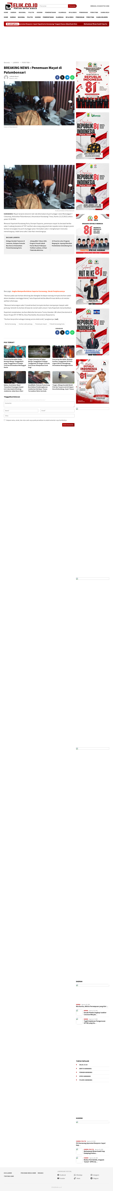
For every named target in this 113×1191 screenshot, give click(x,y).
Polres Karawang (85, 1080)
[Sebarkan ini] (57, 77)
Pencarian (72, 6)
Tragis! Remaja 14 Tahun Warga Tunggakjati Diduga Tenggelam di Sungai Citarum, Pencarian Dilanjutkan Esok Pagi (39, 363)
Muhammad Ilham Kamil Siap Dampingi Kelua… (94, 1152)
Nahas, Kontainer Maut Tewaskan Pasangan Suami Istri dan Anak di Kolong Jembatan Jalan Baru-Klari (13, 388)
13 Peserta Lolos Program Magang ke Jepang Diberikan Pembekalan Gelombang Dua (62, 243)
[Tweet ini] (62, 77)
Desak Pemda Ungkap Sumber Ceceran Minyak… (95, 1014)
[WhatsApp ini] (72, 77)
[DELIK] (21, 6)
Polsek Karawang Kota (57, 324)
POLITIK (83, 1141)
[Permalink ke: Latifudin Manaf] (6, 77)
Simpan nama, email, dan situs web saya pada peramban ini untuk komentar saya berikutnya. (36, 420)
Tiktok (78, 1178)
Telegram (96, 1178)
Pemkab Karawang (85, 1072)
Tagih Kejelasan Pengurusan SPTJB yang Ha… (94, 1022)
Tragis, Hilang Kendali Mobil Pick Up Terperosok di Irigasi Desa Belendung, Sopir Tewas (63, 387)
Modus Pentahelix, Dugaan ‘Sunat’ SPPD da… (94, 1161)
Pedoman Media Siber (28, 1173)
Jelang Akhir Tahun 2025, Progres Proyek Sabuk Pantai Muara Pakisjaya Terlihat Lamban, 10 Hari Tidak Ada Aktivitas (38, 245)
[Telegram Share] (67, 77)
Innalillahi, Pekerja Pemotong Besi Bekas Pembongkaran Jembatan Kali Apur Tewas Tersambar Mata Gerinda (39, 388)
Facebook (63, 1175)
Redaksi (40, 1173)
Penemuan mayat (41, 324)
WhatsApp (79, 1175)
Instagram (96, 1175)
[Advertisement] (56, 43)
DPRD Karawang (85, 1076)
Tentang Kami (9, 1176)
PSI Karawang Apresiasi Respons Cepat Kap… (90, 1144)
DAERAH (78, 1004)
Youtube (62, 1178)
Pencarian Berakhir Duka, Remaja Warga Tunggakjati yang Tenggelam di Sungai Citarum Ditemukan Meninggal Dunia (15, 363)
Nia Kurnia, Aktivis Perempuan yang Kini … (92, 1006)
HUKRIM (78, 1141)
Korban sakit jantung (25, 324)
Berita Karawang (10, 324)
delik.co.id (83, 1065)
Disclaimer (8, 1173)
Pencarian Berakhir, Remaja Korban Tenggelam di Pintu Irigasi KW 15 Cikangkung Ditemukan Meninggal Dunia (62, 362)
